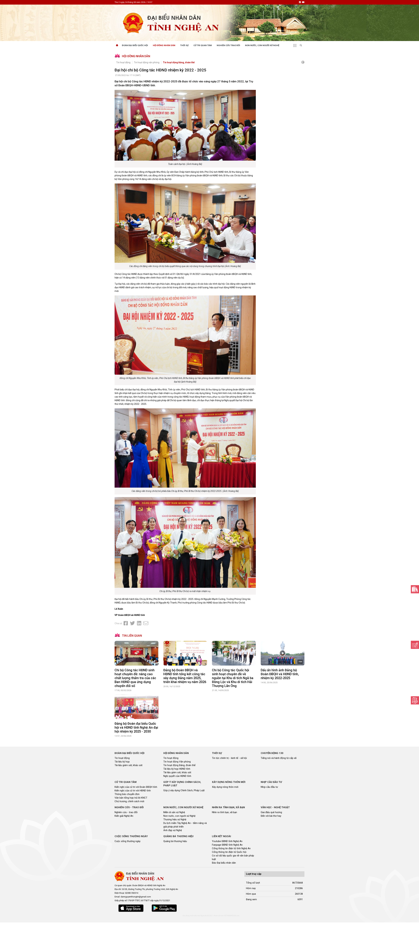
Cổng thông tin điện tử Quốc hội (229, 852)
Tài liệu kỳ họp (122, 761)
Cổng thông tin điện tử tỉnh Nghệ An (231, 848)
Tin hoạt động (123, 62)
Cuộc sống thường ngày (127, 841)
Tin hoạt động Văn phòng (177, 761)
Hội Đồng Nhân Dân (164, 45)
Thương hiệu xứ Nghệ (174, 819)
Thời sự (184, 45)
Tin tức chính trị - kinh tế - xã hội (229, 758)
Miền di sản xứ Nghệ (174, 812)
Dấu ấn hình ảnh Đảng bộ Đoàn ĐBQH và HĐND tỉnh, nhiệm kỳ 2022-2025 (280, 674)
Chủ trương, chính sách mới (129, 801)
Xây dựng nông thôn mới (225, 786)
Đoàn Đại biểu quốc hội (135, 45)
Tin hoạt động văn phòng (146, 62)
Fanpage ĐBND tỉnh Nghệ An (227, 844)
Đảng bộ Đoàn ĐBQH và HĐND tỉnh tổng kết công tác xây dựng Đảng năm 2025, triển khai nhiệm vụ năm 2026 (184, 676)
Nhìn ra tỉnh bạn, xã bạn (224, 812)
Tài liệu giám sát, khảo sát (128, 765)
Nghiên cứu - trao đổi (126, 812)
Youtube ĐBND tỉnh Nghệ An (227, 841)
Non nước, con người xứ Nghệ (262, 45)
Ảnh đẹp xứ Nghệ (172, 830)
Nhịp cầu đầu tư (269, 786)
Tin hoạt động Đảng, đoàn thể (179, 62)
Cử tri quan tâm (202, 45)
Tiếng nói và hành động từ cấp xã (278, 758)
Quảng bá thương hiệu (175, 841)
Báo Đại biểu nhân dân (224, 862)
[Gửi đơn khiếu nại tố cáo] (415, 700)
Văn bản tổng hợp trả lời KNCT (131, 797)
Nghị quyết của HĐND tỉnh (177, 776)
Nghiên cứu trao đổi (228, 45)
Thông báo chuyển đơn (127, 794)
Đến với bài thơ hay (271, 815)
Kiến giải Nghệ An (124, 815)
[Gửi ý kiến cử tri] (415, 589)
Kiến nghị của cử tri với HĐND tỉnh (133, 790)
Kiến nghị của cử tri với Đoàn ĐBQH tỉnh (136, 786)
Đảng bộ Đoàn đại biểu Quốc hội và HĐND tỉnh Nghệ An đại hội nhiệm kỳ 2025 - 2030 (136, 727)
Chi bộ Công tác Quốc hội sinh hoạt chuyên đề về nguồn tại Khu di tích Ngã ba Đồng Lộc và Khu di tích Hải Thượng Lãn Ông (232, 678)
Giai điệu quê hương (271, 812)
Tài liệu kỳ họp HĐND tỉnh (176, 768)
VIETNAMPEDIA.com (231, 916)
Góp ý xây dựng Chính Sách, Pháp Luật (184, 790)
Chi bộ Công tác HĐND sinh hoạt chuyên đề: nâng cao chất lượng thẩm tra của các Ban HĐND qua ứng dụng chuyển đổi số (135, 678)
